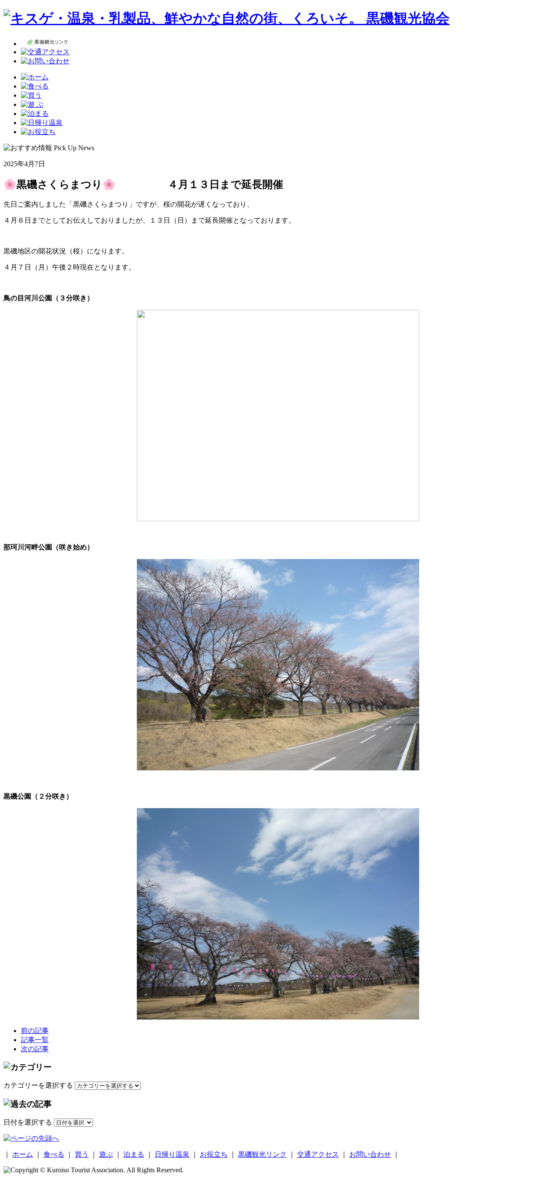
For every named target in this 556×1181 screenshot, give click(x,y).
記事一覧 (35, 1039)
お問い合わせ (370, 1154)
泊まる (133, 1154)
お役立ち (214, 1154)
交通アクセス (318, 1154)
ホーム (22, 1154)
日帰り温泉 (172, 1154)
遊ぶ (106, 1154)
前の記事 (35, 1030)
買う (82, 1154)
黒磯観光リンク (262, 1154)
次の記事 (35, 1049)
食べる (53, 1154)
